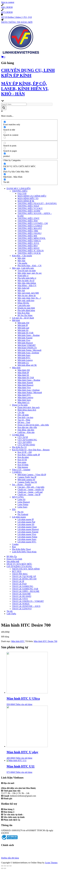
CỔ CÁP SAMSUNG (27, 440)
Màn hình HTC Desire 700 (45, 641)
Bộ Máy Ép (12, 556)
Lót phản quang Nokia (27, 537)
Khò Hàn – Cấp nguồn (22, 255)
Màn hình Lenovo (25, 397)
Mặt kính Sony (24, 355)
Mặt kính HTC (24, 357)
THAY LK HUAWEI (21, 596)
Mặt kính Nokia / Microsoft (29, 350)
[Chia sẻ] (5, 865)
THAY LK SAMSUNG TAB (25, 589)
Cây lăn (21, 412)
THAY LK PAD (19, 584)
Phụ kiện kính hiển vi (27, 278)
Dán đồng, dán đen (26, 430)
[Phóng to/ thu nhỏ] (10, 865)
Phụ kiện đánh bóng (26, 310)
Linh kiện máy (24, 305)
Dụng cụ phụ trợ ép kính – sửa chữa (33, 425)
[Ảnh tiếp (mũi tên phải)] (5, 868)
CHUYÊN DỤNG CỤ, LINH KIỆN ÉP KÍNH (28, 73)
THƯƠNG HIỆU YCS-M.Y (30, 208)
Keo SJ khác (23, 464)
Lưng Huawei (24, 502)
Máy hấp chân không (27, 283)
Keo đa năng (23, 457)
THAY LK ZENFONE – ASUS (26, 606)
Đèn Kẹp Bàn (24, 313)
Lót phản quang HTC (27, 542)
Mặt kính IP (23, 325)
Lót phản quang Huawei (28, 529)
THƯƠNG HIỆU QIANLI (29, 233)
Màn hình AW (24, 370)
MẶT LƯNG (18, 497)
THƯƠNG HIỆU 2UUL (28, 243)
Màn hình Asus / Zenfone (29, 390)
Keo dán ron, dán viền (27, 427)
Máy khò (21, 258)
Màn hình (16, 367)
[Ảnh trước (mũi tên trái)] (2, 868)
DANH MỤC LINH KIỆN (19, 188)
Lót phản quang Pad (26, 522)
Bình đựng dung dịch (27, 410)
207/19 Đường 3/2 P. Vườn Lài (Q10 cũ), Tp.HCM (23, 785)
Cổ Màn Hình (18, 435)
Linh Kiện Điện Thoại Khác (24, 552)
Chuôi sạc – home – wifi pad (30, 492)
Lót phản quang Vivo (27, 534)
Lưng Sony (22, 507)
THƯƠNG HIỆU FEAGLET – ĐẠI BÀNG (37, 203)
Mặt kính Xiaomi (25, 338)
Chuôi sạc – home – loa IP (29, 494)
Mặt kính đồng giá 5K (27, 365)
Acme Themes (51, 862)
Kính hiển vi (23, 275)
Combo (15, 544)
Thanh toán (6, 855)
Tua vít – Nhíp (24, 420)
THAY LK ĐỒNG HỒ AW (24, 579)
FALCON (22, 193)
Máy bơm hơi (23, 288)
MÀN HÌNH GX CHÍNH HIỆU (32, 196)
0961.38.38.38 (21, 809)
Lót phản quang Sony (27, 539)
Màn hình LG (24, 402)
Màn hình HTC (24, 395)
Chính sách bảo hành (10, 850)
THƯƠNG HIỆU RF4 (27, 246)
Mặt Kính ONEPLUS (27, 348)
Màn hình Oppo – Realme (29, 380)
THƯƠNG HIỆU (20, 191)
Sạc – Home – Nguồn (21, 484)
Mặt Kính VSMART (27, 345)
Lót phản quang (19, 517)
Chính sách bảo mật (9, 853)
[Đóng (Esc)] (2, 865)
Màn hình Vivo (24, 387)
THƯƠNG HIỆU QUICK (29, 253)
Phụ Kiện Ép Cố (19, 447)
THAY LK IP (18, 581)
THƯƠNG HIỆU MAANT (30, 228)
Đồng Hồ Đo (23, 303)
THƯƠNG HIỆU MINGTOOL (32, 238)
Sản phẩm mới (13, 561)
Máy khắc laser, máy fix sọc (30, 273)
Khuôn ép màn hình (26, 308)
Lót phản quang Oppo (27, 527)
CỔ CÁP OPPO (25, 442)
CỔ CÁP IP (23, 437)
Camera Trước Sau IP (27, 477)
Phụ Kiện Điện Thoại (21, 549)
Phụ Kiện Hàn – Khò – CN (29, 265)
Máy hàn (21, 260)
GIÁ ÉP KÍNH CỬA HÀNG (19, 566)
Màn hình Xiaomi (25, 382)
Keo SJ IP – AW (25, 452)
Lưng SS (21, 499)
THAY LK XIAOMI (21, 594)
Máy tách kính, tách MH (28, 293)
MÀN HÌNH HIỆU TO (28, 198)
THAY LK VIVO (20, 599)
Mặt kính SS (23, 330)
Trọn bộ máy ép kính (27, 270)
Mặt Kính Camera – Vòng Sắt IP (32, 474)
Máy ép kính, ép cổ (26, 280)
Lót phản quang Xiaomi (28, 532)
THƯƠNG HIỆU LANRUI (30, 226)
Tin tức (10, 611)
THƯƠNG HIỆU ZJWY (29, 218)
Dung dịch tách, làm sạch (29, 407)
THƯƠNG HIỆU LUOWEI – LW (33, 223)
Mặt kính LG (23, 362)
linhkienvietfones (20, 798)
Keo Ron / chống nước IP (29, 455)
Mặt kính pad (23, 328)
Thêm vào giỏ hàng (23, 704)
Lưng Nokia (23, 504)
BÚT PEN (16, 571)
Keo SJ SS (22, 459)
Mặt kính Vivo (24, 340)
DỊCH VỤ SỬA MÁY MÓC (19, 564)
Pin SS (20, 512)
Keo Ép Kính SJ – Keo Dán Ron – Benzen (31, 450)
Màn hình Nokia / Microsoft (30, 392)
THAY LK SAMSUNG (22, 586)
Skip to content (7, 2)
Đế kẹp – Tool (24, 422)
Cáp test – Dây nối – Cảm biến (31, 487)
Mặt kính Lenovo (25, 360)
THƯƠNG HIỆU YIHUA (29, 241)
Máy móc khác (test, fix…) (29, 298)
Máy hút (21, 290)
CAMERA (17, 472)
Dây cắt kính (23, 415)
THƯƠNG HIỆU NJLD (28, 206)
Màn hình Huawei (25, 385)
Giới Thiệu (11, 613)
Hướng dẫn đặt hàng (10, 858)
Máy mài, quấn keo (26, 300)
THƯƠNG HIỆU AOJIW (29, 211)
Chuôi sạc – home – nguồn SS (31, 489)
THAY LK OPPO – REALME (25, 591)
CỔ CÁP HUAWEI (26, 445)
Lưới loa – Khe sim (26, 432)
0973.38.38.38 (21, 812)
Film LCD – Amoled (21, 469)
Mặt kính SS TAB (25, 333)
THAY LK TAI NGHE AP (24, 576)
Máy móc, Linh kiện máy (23, 268)
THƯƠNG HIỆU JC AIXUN (31, 250)
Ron (14, 547)
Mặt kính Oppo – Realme (29, 335)
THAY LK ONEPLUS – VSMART (28, 601)
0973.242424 (30, 814)
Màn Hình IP (23, 372)
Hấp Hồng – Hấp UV (27, 285)
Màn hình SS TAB (26, 377)
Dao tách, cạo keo (25, 417)
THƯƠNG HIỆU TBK (28, 231)
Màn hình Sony (24, 400)
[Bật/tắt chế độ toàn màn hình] (8, 865)
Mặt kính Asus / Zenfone (28, 353)
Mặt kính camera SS (26, 479)
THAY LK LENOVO (22, 609)
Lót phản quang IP (26, 519)
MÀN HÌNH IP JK (26, 201)
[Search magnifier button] (3, 108)
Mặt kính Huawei (25, 343)
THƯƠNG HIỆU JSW (28, 221)
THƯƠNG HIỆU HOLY (29, 248)
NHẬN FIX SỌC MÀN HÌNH (26, 569)
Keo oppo (22, 462)
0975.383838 (31, 817)
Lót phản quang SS (26, 524)
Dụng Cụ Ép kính (20, 405)
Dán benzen (23, 467)
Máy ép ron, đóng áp (27, 295)
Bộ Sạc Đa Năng (25, 315)
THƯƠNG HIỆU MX (27, 236)
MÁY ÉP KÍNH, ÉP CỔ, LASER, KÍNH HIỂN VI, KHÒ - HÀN (25, 88)
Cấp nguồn (22, 263)
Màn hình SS (23, 375)
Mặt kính (16, 320)
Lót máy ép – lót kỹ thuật (23, 318)
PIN (14, 509)
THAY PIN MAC (20, 574)
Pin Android (23, 514)
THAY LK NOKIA (21, 604)
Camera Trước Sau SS (27, 482)
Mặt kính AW (23, 323)
